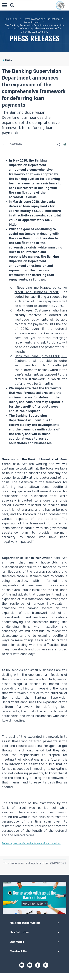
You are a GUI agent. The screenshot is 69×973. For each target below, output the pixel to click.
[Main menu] (4, 5)
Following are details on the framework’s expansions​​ (31, 843)
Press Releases (32, 22)
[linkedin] (21, 965)
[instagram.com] (45, 965)
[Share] (59, 144)
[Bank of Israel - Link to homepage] (60, 5)
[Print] (65, 144)
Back (8, 60)
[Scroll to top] (34, 874)
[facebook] (37, 965)
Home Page (11, 19)
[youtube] (29, 965)
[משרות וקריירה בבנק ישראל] (34, 898)
